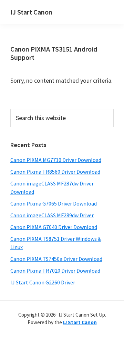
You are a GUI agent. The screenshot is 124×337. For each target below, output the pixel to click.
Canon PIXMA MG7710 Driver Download (55, 159)
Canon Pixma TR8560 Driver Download (55, 171)
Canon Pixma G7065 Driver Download (53, 203)
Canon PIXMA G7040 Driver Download (53, 227)
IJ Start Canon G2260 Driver (42, 282)
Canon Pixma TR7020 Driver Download (55, 270)
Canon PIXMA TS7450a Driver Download (56, 258)
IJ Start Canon (31, 12)
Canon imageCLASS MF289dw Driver (52, 215)
